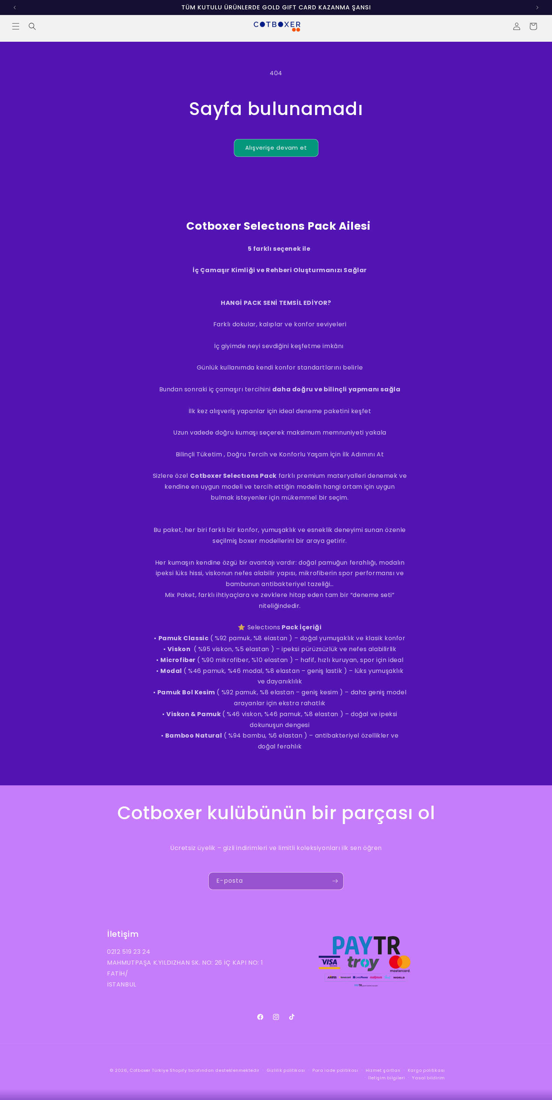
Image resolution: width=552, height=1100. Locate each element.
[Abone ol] (335, 881)
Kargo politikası (426, 1070)
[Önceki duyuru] (14, 7)
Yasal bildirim (428, 1078)
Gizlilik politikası (286, 1070)
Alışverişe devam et (276, 148)
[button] (16, 26)
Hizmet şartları (383, 1070)
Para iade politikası (335, 1070)
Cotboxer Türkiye (149, 1070)
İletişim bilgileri (386, 1078)
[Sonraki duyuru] (537, 7)
